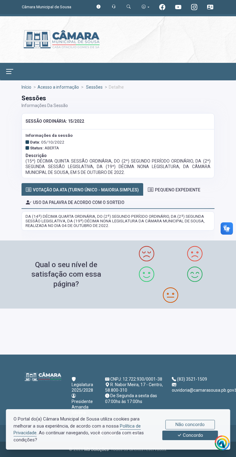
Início (26, 87)
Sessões (94, 87)
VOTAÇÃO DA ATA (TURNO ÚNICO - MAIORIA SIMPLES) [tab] (86, 189)
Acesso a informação (58, 87)
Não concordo (190, 424)
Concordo (192, 435)
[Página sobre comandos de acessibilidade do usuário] (145, 7)
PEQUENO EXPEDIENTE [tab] (177, 189)
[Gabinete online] (210, 8)
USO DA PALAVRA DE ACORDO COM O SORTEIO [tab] (78, 202)
